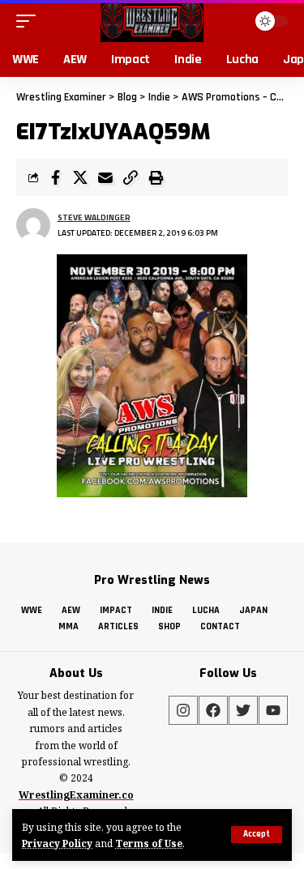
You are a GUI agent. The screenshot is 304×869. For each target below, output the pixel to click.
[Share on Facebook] (55, 177)
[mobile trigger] (30, 21)
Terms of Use (148, 843)
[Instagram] (183, 710)
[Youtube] (273, 710)
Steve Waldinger (94, 217)
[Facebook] (213, 710)
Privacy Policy (57, 843)
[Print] (155, 177)
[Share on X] (80, 177)
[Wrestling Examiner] (152, 21)
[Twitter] (243, 710)
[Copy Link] (130, 177)
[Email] (105, 177)
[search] (232, 21)
